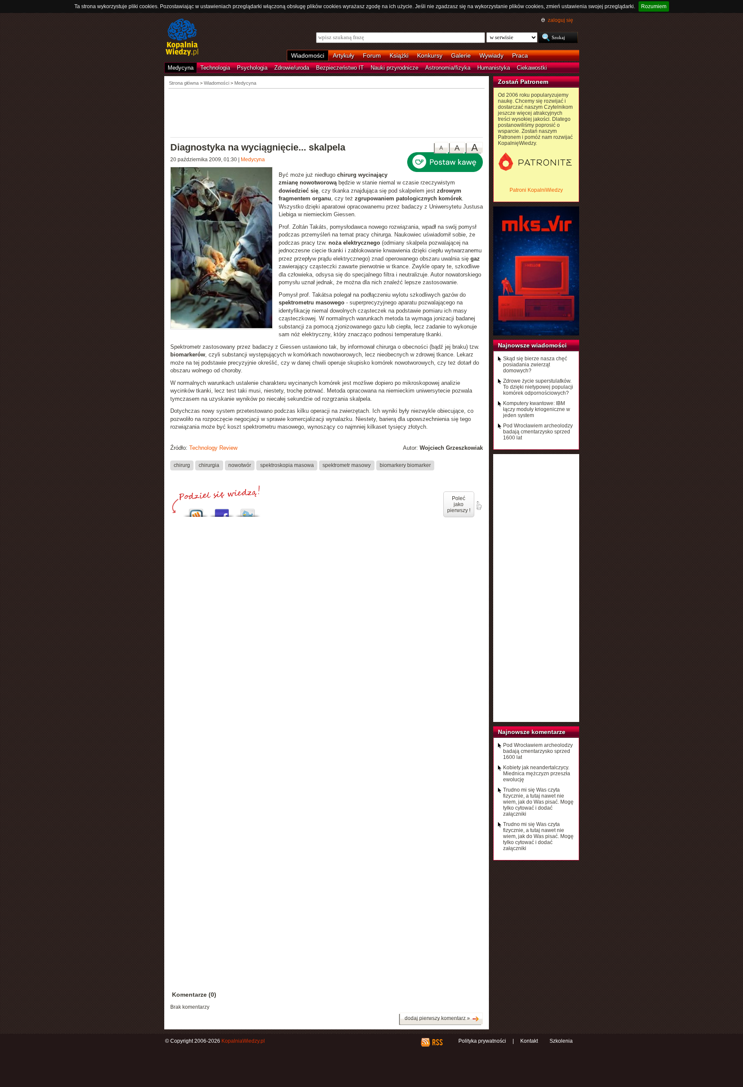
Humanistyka (493, 67)
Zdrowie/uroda (291, 67)
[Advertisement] (326, 112)
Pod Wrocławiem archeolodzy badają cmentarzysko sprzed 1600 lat (538, 432)
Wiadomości (307, 55)
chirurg (182, 465)
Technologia (215, 67)
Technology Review (213, 448)
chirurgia (209, 465)
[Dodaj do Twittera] (248, 510)
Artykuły (343, 55)
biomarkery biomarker (405, 465)
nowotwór (239, 465)
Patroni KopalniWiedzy (536, 190)
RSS (437, 1042)
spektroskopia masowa (287, 465)
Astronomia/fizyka (447, 67)
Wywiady (491, 55)
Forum (372, 55)
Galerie (461, 55)
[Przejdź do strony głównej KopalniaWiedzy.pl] (182, 37)
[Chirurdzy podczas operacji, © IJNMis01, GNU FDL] (224, 249)
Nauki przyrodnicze (394, 67)
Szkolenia (561, 1041)
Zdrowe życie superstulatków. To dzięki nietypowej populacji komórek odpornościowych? (538, 387)
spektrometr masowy (346, 465)
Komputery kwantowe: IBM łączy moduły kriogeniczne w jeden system (536, 409)
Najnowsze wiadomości (532, 345)
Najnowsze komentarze (531, 731)
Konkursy (429, 55)
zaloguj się (560, 20)
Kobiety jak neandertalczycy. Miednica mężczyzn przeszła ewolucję (536, 774)
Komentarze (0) (194, 994)
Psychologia (252, 67)
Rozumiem (653, 6)
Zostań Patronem (523, 81)
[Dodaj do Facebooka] (222, 510)
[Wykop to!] (196, 510)
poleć (478, 506)
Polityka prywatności (482, 1041)
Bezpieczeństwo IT (340, 67)
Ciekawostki (532, 67)
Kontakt (529, 1041)
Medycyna (180, 67)
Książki (399, 55)
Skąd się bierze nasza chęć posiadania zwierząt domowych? (535, 365)
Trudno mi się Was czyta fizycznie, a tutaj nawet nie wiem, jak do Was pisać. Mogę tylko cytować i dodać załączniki (538, 802)
